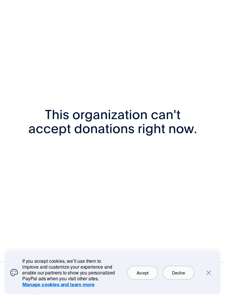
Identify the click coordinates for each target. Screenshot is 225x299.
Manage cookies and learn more (58, 284)
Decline (178, 273)
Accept (143, 273)
